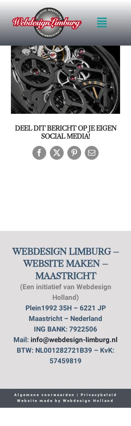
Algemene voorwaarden (44, 395)
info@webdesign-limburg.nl (74, 340)
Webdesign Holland (88, 401)
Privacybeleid (98, 395)
